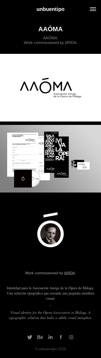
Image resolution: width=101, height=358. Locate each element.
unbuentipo (50, 9)
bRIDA (69, 273)
